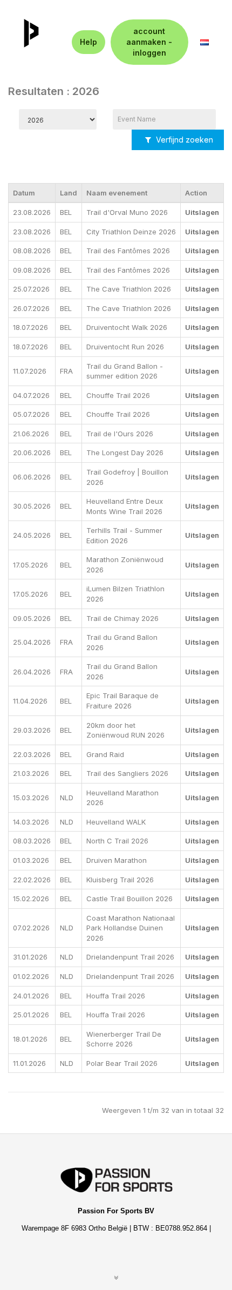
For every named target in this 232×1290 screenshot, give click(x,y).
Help (88, 41)
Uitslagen (202, 212)
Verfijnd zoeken (183, 139)
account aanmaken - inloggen (149, 41)
